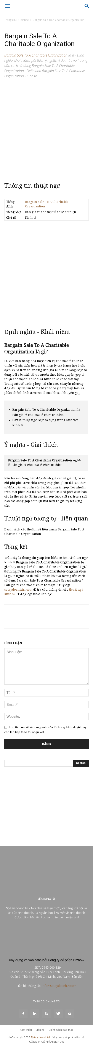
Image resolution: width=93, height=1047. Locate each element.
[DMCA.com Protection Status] (46, 951)
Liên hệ (40, 1030)
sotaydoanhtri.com (18, 589)
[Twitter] (58, 1014)
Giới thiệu (26, 1030)
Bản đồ (76, 976)
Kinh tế (25, 20)
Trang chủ (10, 20)
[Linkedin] (34, 1014)
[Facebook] (23, 1014)
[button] (87, 6)
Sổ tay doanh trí (17, 908)
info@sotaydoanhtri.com (59, 986)
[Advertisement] (46, 128)
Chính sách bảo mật (61, 1030)
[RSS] (46, 1014)
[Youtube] (70, 1014)
